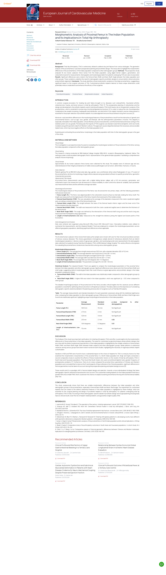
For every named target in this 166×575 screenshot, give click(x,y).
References (30, 50)
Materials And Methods (34, 42)
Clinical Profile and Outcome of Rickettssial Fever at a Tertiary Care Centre (118, 466)
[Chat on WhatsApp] (161, 564)
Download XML (35, 65)
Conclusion (30, 48)
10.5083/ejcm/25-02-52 (65, 52)
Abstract (29, 35)
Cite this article (35, 55)
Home (28, 25)
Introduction (30, 40)
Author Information (65, 25)
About (51, 25)
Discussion (30, 46)
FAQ (142, 4)
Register (149, 4)
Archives (39, 25)
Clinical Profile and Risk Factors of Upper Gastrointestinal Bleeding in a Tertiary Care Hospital (72, 447)
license (75, 49)
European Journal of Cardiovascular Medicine (74, 13)
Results (29, 44)
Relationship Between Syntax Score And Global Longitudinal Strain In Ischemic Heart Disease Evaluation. (117, 447)
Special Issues (82, 25)
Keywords (30, 37)
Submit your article (127, 25)
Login (159, 4)
